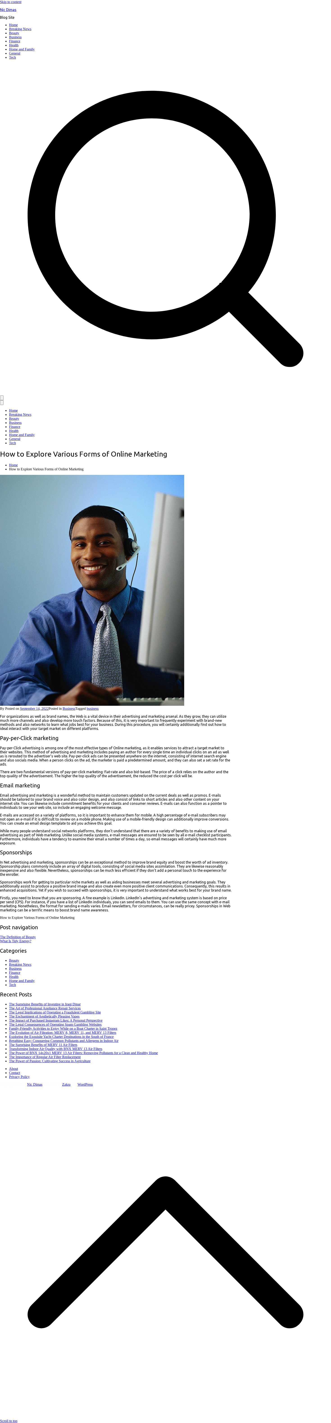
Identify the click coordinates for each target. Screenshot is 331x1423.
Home (13, 25)
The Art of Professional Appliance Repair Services (45, 1008)
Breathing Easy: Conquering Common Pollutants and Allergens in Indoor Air (63, 1041)
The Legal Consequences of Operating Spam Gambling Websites (55, 1024)
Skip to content (10, 2)
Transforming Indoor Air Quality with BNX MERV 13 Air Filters (55, 1049)
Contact (14, 1073)
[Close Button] (2, 402)
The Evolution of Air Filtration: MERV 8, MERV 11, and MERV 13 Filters (62, 1032)
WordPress (85, 1084)
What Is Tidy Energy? (15, 941)
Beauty (14, 33)
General (14, 53)
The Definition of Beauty (18, 937)
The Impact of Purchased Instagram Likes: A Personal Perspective (55, 1020)
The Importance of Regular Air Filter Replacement (45, 1057)
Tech (12, 57)
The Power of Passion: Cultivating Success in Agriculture (50, 1061)
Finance (14, 41)
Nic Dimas (8, 10)
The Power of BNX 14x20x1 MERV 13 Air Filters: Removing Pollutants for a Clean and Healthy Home (83, 1053)
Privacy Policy (19, 1077)
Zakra (66, 1084)
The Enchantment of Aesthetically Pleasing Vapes (44, 1016)
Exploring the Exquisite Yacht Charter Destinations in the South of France (61, 1037)
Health (13, 45)
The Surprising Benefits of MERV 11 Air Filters (43, 1045)
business (93, 708)
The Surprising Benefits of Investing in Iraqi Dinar (45, 1004)
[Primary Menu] (2, 397)
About (13, 1069)
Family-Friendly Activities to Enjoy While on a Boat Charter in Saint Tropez (63, 1028)
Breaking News (20, 29)
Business (15, 37)
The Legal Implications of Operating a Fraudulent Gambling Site (55, 1012)
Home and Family (22, 49)
